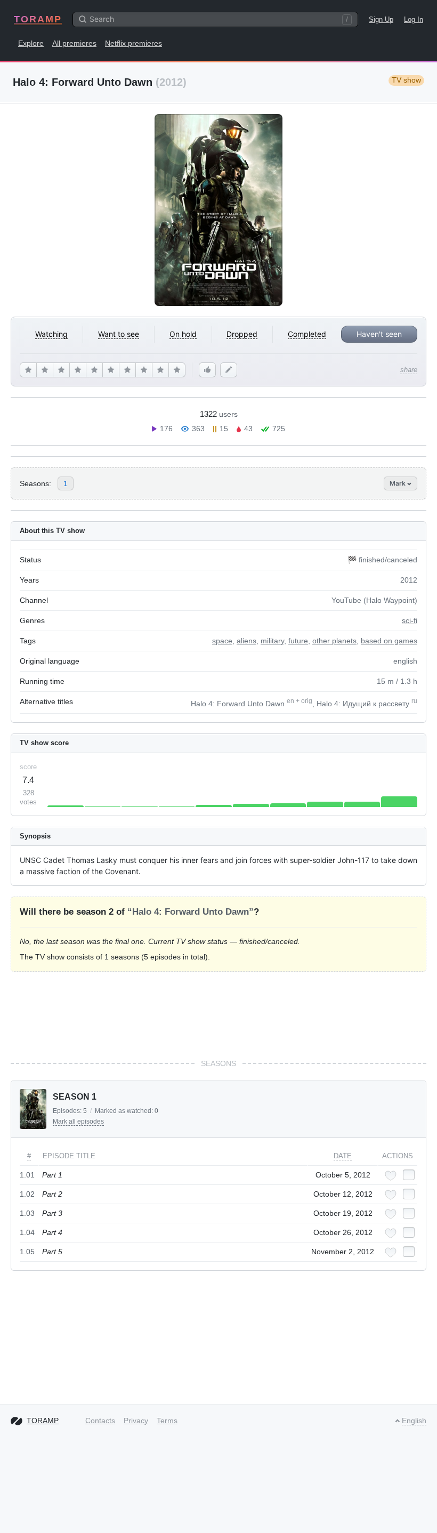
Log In (413, 19)
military (272, 640)
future (298, 640)
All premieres (74, 43)
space (222, 640)
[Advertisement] (218, 1015)
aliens (246, 640)
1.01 (27, 1175)
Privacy (136, 1420)
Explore (31, 43)
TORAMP (38, 19)
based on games (389, 640)
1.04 (27, 1232)
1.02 (27, 1194)
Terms (167, 1420)
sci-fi (409, 620)
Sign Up (381, 19)
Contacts (100, 1420)
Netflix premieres (133, 43)
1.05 (27, 1251)
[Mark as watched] (409, 1174)
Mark (398, 483)
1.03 (27, 1213)
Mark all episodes (78, 1121)
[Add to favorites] (390, 1176)
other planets (334, 640)
